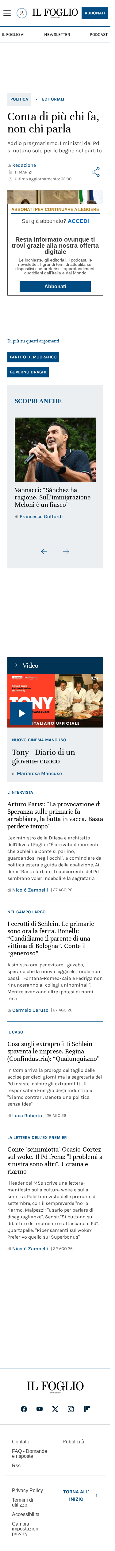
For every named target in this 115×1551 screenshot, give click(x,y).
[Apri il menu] (7, 13)
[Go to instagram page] (71, 1413)
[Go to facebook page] (24, 1413)
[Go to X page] (55, 1413)
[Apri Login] (22, 13)
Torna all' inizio (76, 1499)
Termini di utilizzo (22, 1506)
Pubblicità (73, 1445)
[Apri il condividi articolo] (96, 172)
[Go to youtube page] (39, 1413)
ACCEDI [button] (78, 221)
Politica (19, 99)
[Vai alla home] (55, 13)
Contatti (20, 1445)
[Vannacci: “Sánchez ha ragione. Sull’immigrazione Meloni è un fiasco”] (55, 448)
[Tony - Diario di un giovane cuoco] (55, 705)
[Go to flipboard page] (87, 1413)
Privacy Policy (27, 1494)
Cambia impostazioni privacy (26, 1533)
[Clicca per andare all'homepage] (55, 1391)
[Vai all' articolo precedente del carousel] (44, 555)
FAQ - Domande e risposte (29, 1458)
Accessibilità (26, 1518)
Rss (16, 1469)
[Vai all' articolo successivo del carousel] (66, 555)
